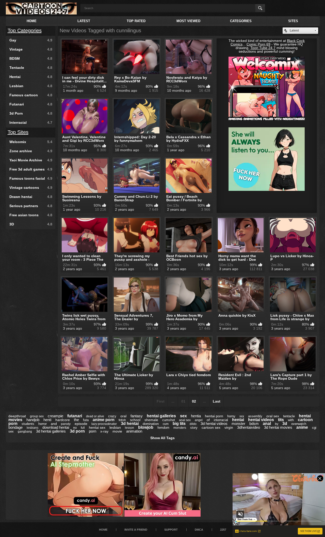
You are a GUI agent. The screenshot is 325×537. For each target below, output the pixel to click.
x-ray (104, 431)
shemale (151, 420)
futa (86, 420)
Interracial (30, 122)
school (135, 420)
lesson (129, 427)
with (291, 420)
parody (66, 424)
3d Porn (30, 113)
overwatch (298, 424)
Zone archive (30, 151)
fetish (122, 420)
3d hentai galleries (51, 431)
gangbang (25, 431)
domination (151, 424)
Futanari (30, 104)
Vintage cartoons (30, 188)
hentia (196, 416)
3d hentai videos (214, 423)
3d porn (77, 431)
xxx (241, 416)
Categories (241, 21)
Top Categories (25, 30)
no (75, 427)
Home (32, 21)
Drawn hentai (30, 197)
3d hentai (130, 423)
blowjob (145, 427)
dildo (193, 424)
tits (281, 420)
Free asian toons (30, 215)
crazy (112, 416)
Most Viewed (188, 21)
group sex (37, 416)
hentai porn (214, 416)
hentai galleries (161, 416)
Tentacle (30, 68)
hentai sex (97, 427)
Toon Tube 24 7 (262, 48)
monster (238, 423)
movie (117, 431)
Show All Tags (162, 438)
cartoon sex (211, 427)
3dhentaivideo (248, 427)
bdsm (254, 423)
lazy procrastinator (104, 424)
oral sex (272, 416)
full (83, 427)
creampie (55, 416)
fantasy (137, 416)
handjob (32, 420)
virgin (228, 427)
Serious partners (30, 206)
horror (42, 424)
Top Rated (136, 21)
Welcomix (30, 142)
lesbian (115, 427)
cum (166, 424)
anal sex (185, 420)
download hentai (55, 427)
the (76, 420)
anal (267, 423)
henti (47, 420)
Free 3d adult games (30, 169)
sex (183, 416)
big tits (179, 423)
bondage (15, 427)
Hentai (30, 77)
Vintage (30, 49)
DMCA (199, 529)
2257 (223, 529)
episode (81, 424)
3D (30, 224)
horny (231, 416)
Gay (30, 40)
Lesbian (30, 86)
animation (134, 431)
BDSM (30, 58)
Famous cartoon (30, 95)
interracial (221, 420)
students (28, 424)
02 (194, 401)
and (54, 424)
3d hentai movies (278, 427)
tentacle (289, 416)
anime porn (104, 420)
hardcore (62, 420)
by (276, 424)
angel (199, 420)
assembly (255, 416)
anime (302, 427)
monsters (179, 427)
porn (92, 431)
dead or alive (95, 416)
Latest (83, 21)
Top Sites (18, 132)
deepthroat (17, 416)
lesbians (32, 427)
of (208, 420)
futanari (74, 416)
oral (123, 416)
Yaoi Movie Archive (30, 160)
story (194, 427)
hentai (238, 420)
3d (284, 423)
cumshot (168, 420)
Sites (293, 21)
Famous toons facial (30, 178)
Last (216, 401)
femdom (163, 427)
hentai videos (261, 420)
